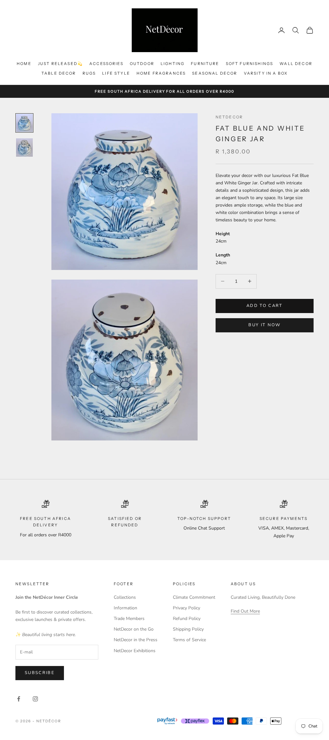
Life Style (116, 73)
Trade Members (129, 618)
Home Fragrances (161, 73)
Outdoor (142, 63)
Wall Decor (296, 63)
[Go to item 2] (24, 147)
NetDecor (229, 117)
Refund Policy (186, 618)
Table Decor (58, 73)
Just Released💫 (60, 63)
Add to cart (264, 306)
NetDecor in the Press (135, 640)
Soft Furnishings (249, 63)
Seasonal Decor (214, 73)
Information (125, 608)
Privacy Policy (186, 608)
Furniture (205, 63)
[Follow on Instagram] (35, 699)
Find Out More (245, 611)
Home (24, 63)
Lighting (172, 63)
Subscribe (40, 673)
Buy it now (264, 325)
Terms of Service (189, 640)
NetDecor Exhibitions (135, 651)
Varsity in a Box (266, 73)
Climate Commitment (194, 597)
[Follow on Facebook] (18, 699)
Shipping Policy (188, 629)
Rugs (89, 73)
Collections (125, 597)
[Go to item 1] (24, 123)
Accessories (106, 63)
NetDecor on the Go (134, 629)
